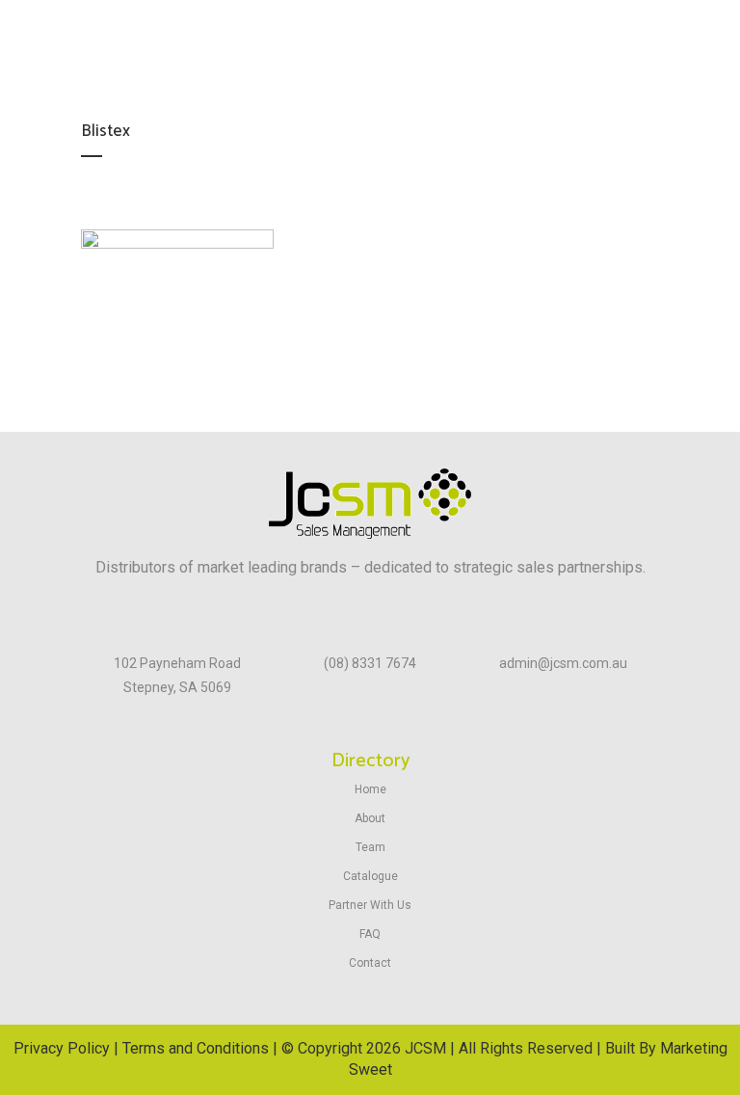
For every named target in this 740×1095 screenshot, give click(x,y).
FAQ (370, 934)
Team (370, 847)
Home (370, 789)
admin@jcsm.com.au (563, 663)
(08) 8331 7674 (370, 663)
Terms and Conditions (195, 1048)
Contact (370, 963)
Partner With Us (370, 905)
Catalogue (370, 876)
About (370, 818)
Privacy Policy (61, 1048)
